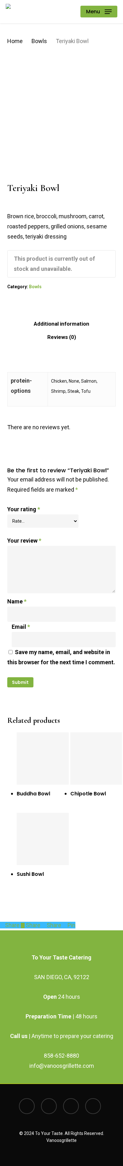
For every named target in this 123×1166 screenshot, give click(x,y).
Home (15, 41)
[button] (98, 12)
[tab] (61, 324)
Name (16, 601)
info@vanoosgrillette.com (61, 1065)
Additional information (61, 324)
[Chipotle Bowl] (96, 758)
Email (21, 626)
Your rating (23, 509)
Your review (24, 540)
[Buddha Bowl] (43, 758)
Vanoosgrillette (61, 1140)
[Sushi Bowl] (43, 839)
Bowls (39, 41)
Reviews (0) (61, 337)
